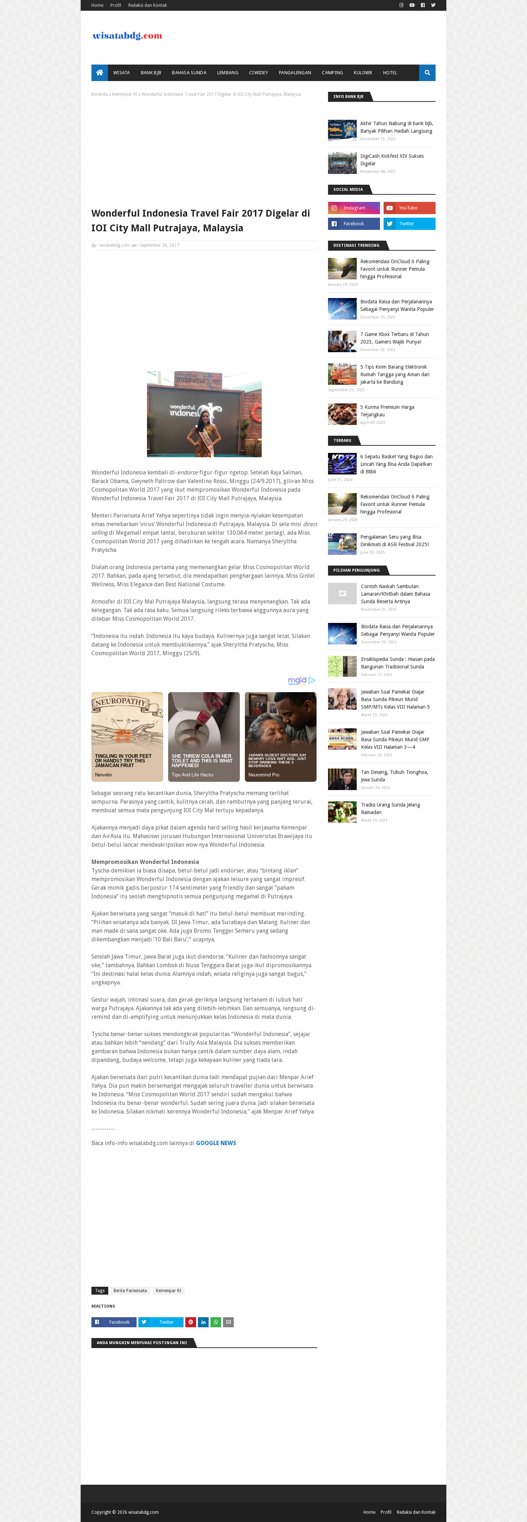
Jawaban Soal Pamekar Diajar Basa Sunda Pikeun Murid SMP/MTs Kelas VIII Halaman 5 (395, 699)
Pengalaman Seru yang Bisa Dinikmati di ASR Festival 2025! (394, 540)
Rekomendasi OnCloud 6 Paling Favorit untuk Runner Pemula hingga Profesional (394, 269)
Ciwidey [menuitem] (258, 72)
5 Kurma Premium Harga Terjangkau (387, 410)
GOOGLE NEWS (216, 1143)
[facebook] (423, 5)
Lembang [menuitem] (227, 72)
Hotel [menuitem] (390, 72)
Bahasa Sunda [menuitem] (189, 72)
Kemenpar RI (124, 94)
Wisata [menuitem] (121, 72)
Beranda (99, 94)
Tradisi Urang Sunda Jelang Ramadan (390, 808)
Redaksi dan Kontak (147, 5)
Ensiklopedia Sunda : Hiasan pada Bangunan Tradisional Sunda (398, 663)
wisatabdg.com (115, 245)
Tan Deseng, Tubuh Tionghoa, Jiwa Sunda (394, 776)
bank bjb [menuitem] (151, 72)
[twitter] (432, 5)
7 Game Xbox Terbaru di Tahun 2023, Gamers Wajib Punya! (394, 338)
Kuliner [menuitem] (363, 72)
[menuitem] (99, 73)
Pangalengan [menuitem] (295, 72)
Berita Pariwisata (130, 1290)
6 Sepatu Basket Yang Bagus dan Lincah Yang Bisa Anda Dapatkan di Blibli (396, 464)
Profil (115, 5)
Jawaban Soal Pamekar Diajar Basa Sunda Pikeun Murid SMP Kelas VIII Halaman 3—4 (395, 739)
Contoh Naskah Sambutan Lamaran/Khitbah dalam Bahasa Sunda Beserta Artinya (395, 593)
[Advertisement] (204, 150)
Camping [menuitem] (332, 72)
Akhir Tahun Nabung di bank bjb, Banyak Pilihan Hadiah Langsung (396, 127)
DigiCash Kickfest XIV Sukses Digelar (392, 159)
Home (97, 5)
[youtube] (412, 5)
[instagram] (401, 5)
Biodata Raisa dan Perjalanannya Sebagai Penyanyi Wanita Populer (397, 305)
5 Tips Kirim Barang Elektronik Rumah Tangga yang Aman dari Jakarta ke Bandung (394, 374)
